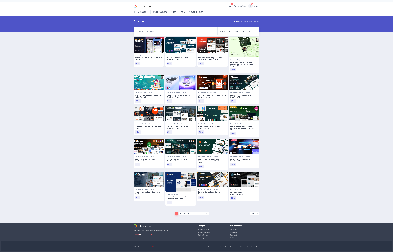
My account (234, 229)
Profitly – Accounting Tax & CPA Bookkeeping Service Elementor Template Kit (241, 64)
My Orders (233, 232)
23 (202, 213)
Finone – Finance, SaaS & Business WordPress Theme (179, 96)
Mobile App (201, 238)
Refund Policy (240, 247)
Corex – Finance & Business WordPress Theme (148, 127)
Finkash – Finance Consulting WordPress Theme (177, 127)
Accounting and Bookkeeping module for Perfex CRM (148, 96)
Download (233, 235)
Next (254, 213)
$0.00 (256, 6)
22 (197, 213)
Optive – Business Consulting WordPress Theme (240, 96)
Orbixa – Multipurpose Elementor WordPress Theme (146, 160)
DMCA (220, 247)
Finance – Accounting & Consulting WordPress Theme (147, 193)
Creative (201, 124)
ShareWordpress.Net (159, 246)
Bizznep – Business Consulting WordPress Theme (178, 160)
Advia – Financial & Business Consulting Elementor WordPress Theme (210, 161)
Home (238, 21)
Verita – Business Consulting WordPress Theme (240, 193)
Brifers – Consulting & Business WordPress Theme (209, 193)
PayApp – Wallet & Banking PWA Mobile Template (148, 58)
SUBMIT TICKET (197, 12)
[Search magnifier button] (223, 6)
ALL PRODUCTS (161, 12)
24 (206, 213)
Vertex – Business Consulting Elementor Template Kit (177, 198)
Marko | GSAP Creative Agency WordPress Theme (209, 127)
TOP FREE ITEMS (179, 12)
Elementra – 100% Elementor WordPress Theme (240, 160)
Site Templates (139, 55)
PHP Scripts (138, 92)
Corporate (170, 55)
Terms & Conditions (253, 247)
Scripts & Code (147, 92)
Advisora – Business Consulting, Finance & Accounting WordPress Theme (242, 128)
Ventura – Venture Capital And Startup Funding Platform (212, 96)
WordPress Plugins (236, 60)
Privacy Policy (229, 247)
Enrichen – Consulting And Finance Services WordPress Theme (210, 58)
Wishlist (232, 238)
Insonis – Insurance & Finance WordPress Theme (177, 58)
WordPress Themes (180, 55)
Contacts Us (212, 247)
